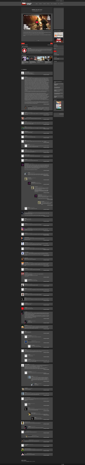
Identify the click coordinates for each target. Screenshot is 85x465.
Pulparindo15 (29, 340)
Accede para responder (46, 74)
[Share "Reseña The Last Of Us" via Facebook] (37, 40)
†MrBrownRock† (30, 106)
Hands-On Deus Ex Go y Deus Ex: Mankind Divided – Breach (25, 62)
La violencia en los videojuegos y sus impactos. (58, 90)
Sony (55, 97)
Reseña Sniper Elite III (40, 61)
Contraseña (55, 48)
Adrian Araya (29, 48)
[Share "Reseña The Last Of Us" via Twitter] (38, 40)
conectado (27, 461)
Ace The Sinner (30, 435)
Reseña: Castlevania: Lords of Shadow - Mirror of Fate (58, 84)
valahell (26, 453)
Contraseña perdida (56, 54)
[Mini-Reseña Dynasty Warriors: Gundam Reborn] (33, 59)
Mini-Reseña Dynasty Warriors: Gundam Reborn (33, 62)
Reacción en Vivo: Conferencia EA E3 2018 (48, 62)
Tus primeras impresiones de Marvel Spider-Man (58, 96)
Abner (25, 117)
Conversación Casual (57, 87)
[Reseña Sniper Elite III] (40, 59)
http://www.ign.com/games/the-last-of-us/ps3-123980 (41, 190)
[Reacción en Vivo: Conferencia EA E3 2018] (48, 59)
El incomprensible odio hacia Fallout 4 (58, 93)
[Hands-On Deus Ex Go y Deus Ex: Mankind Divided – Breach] (25, 59)
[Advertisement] (58, 19)
